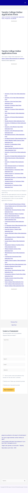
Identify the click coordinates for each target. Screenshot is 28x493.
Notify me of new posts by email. (12, 385)
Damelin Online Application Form (12, 227)
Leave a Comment (6, 17)
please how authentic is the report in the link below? (14, 435)
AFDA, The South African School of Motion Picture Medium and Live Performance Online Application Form (15, 206)
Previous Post (14, 322)
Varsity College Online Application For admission (13, 58)
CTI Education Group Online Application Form (15, 225)
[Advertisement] (14, 36)
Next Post (14, 325)
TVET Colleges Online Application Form (14, 283)
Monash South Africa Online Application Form (15, 264)
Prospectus (7, 18)
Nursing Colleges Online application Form (14, 285)
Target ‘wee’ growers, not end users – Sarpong (13, 445)
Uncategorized (14, 17)
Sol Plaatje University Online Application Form (15, 138)
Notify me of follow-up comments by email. (14, 381)
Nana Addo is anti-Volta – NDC (9, 448)
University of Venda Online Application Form (15, 156)
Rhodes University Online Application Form (15, 121)
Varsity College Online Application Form (14, 281)
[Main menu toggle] (25, 2)
